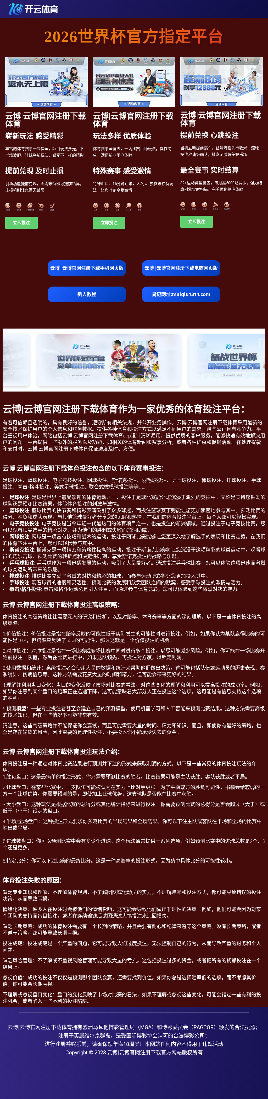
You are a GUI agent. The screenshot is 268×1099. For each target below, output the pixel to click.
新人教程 (86, 294)
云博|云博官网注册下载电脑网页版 (181, 268)
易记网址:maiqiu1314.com (181, 294)
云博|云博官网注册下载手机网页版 (87, 268)
